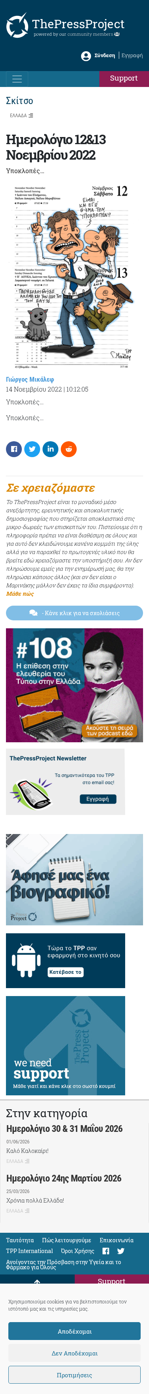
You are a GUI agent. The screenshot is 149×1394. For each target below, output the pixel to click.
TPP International (29, 1251)
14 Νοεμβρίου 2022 (34, 389)
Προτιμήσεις (74, 1375)
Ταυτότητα (20, 1240)
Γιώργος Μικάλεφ (30, 379)
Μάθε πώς (19, 593)
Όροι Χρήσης (77, 1251)
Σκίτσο (19, 100)
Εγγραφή (132, 55)
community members (91, 34)
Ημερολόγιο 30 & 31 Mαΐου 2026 (64, 1128)
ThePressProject (78, 23)
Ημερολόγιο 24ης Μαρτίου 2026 (63, 1178)
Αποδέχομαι (75, 1331)
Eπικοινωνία (117, 1240)
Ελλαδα (18, 115)
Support (124, 78)
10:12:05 (77, 389)
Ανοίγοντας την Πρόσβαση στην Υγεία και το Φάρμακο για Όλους (63, 1264)
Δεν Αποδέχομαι (75, 1353)
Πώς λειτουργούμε (66, 1240)
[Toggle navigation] (17, 79)
